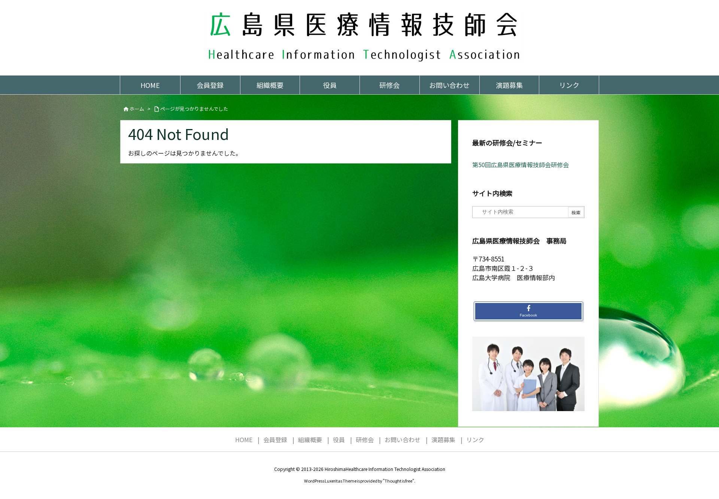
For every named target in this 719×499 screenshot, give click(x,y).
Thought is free (398, 481)
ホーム (137, 108)
